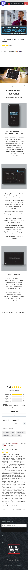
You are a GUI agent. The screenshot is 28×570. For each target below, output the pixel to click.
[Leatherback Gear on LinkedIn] (12, 560)
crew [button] (13, 432)
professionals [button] (20, 432)
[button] (14, 51)
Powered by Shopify (19, 565)
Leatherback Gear (11, 565)
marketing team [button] (16, 435)
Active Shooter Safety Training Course (10, 505)
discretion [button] (6, 435)
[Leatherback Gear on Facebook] (7, 560)
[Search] (22, 3)
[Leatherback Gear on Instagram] (10, 560)
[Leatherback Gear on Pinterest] (15, 560)
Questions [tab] (14, 420)
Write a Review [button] (15, 411)
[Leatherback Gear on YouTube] (21, 560)
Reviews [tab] (5, 420)
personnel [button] (6, 432)
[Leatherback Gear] (14, 3)
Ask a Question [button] (14, 415)
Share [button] (5, 509)
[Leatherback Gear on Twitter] (18, 560)
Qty (2, 53)
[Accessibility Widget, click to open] (3, 3)
